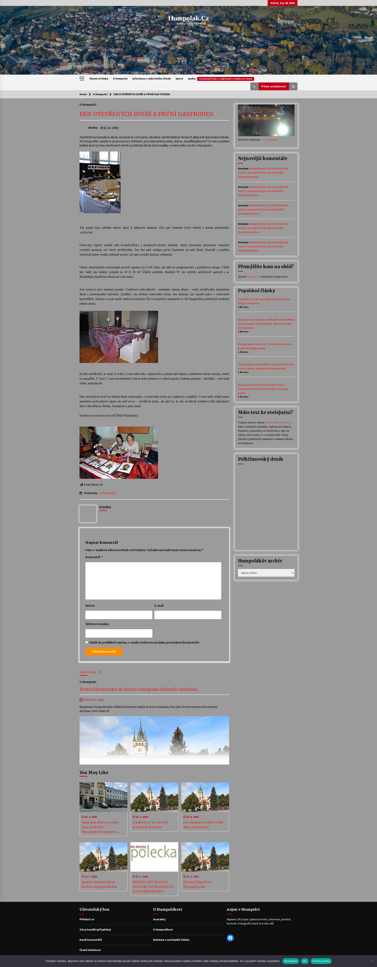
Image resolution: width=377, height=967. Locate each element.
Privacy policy (321, 960)
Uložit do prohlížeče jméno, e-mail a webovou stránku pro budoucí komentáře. (144, 642)
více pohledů (270, 139)
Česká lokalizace (90, 950)
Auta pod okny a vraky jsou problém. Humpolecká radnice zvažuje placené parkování (100, 827)
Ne (305, 960)
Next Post (88, 672)
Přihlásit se (87, 919)
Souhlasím (290, 960)
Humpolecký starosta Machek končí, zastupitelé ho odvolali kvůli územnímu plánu (263, 172)
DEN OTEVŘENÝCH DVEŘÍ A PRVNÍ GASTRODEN (147, 114)
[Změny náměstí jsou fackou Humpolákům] (103, 857)
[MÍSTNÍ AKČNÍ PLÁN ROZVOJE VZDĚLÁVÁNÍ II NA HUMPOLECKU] (154, 857)
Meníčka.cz (253, 276)
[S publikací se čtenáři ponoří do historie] (154, 797)
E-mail (159, 605)
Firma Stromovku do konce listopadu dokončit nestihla (138, 689)
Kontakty (159, 919)
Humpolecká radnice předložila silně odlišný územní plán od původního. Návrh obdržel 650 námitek (266, 324)
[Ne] (372, 961)
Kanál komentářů (91, 939)
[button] (254, 86)
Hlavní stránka (99, 78)
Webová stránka (97, 624)
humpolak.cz (188, 18)
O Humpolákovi (163, 929)
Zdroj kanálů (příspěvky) (95, 929)
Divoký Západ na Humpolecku (197, 884)
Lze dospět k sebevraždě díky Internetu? (203, 824)
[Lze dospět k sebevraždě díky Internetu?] (205, 797)
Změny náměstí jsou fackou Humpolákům (99, 884)
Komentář (94, 557)
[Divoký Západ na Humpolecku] (205, 857)
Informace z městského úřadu (151, 78)
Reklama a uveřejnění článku (171, 939)
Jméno (90, 605)
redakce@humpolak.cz (278, 422)
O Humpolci (120, 78)
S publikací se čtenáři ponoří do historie (150, 824)
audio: (220, 78)
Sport (179, 78)
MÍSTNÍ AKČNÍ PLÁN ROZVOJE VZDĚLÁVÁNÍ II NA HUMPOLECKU (153, 886)
